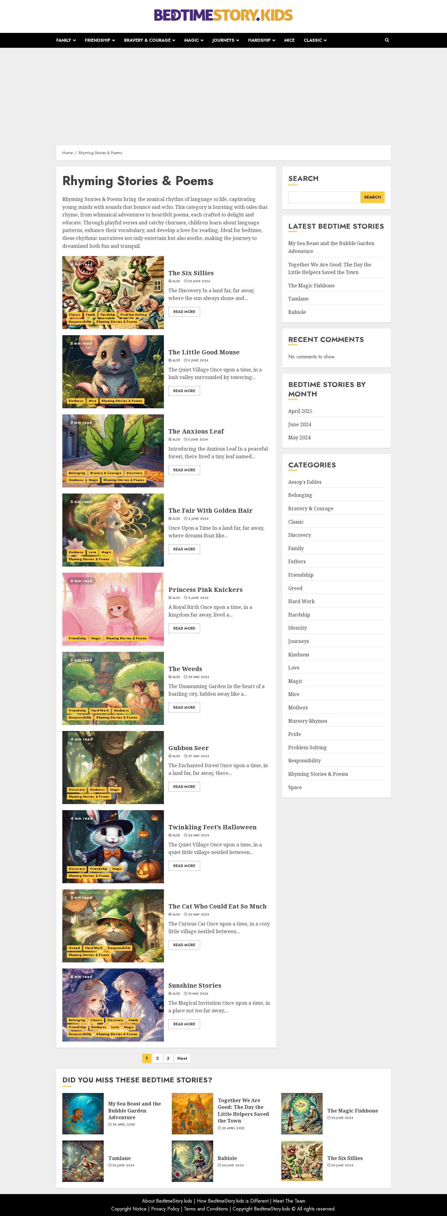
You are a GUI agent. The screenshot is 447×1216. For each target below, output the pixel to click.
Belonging (77, 473)
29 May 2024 (198, 677)
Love (92, 552)
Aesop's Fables (304, 482)
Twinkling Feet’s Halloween (212, 827)
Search (303, 178)
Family (63, 40)
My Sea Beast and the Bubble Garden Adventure (134, 1110)
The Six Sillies (191, 273)
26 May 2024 (198, 835)
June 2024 (299, 424)
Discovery (134, 473)
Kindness (76, 401)
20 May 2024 (198, 914)
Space (295, 787)
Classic (313, 40)
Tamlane (298, 299)
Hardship (259, 40)
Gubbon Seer (188, 748)
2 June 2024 (198, 519)
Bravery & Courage (147, 40)
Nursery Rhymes (307, 721)
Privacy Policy (165, 1208)
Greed (74, 948)
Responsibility (80, 321)
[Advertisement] (223, 93)
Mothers (298, 708)
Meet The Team (289, 1200)
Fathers (297, 561)
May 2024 (299, 437)
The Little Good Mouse (204, 352)
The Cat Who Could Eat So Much (217, 906)
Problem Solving (133, 314)
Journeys (223, 40)
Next (182, 1058)
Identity (297, 628)
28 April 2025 (124, 1125)
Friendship (97, 40)
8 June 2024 (198, 360)
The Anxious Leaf (196, 431)
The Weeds (185, 669)
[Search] (387, 40)
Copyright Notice (129, 1208)
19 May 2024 (198, 994)
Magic (191, 40)
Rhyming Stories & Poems (116, 321)
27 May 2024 (198, 756)
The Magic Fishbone (311, 285)
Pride (294, 734)
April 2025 (300, 411)
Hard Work (100, 710)
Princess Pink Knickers (205, 589)
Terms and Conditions (206, 1208)
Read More (184, 312)
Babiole (297, 312)
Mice (289, 40)
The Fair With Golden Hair (210, 510)
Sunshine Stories (194, 985)
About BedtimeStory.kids (167, 1200)
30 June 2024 (199, 281)
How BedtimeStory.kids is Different (233, 1200)
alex (176, 281)
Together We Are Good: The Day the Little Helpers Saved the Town (243, 1110)
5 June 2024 (198, 440)
